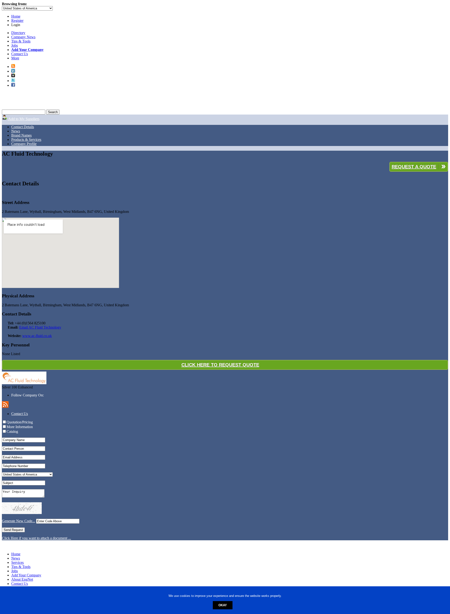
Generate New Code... (18, 521)
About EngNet (22, 579)
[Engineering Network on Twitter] (13, 81)
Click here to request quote (220, 364)
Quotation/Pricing (20, 422)
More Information (20, 427)
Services (17, 562)
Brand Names (21, 135)
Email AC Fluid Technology (40, 327)
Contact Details (22, 127)
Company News (23, 37)
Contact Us (19, 54)
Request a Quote (414, 166)
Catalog (12, 432)
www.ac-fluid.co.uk (37, 336)
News (15, 131)
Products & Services (26, 140)
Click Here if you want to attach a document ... (36, 538)
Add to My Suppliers (23, 119)
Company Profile (24, 144)
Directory (18, 33)
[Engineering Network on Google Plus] (13, 76)
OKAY (222, 605)
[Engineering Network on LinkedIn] (13, 71)
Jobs (14, 45)
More (15, 58)
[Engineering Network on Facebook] (13, 85)
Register (17, 21)
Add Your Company (26, 575)
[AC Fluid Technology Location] (225, 253)
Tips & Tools (20, 41)
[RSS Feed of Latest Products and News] (13, 67)
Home (15, 16)
